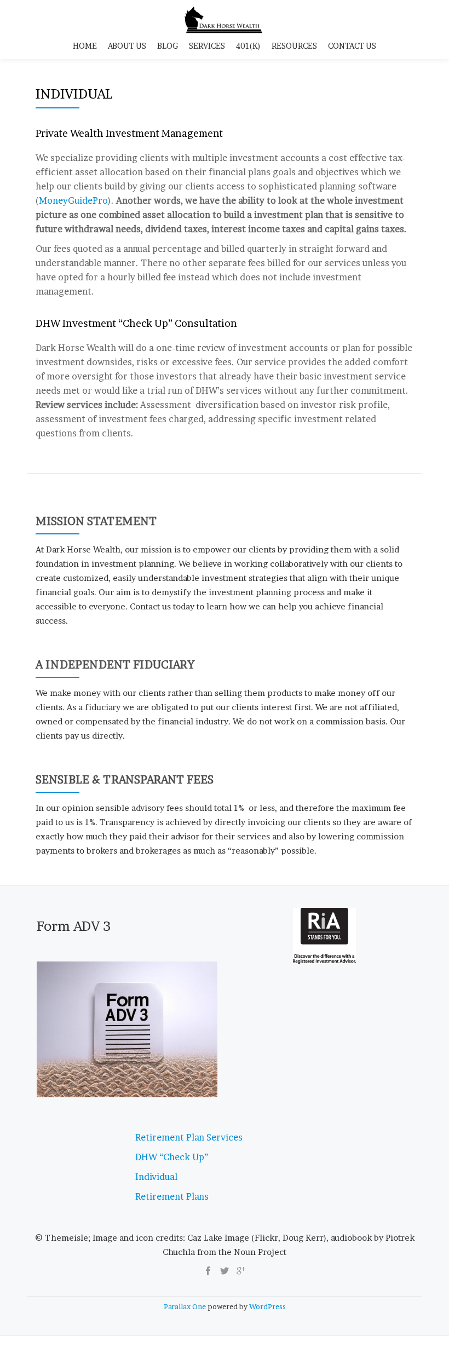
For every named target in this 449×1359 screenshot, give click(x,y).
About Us (127, 45)
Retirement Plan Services (189, 1137)
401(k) (248, 45)
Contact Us (352, 45)
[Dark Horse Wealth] (224, 19)
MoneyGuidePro (73, 200)
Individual (156, 1176)
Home (85, 45)
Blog (167, 45)
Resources (294, 45)
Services (207, 45)
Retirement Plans (172, 1196)
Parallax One (186, 1306)
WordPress (267, 1306)
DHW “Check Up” (171, 1156)
